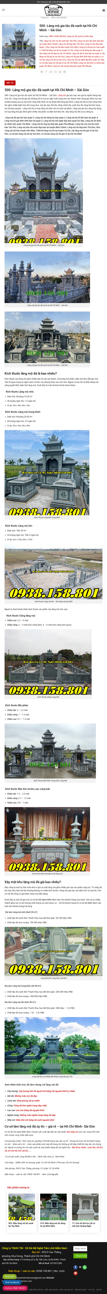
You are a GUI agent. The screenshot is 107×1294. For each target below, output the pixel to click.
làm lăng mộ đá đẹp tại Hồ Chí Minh (55, 53)
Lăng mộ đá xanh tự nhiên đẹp (80, 36)
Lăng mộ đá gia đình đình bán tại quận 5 (83, 56)
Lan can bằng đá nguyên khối (30, 1110)
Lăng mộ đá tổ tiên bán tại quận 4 (86, 53)
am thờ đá (12, 1151)
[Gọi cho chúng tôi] (85, 1267)
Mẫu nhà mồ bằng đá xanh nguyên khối (35, 1120)
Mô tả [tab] (10, 83)
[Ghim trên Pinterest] (60, 72)
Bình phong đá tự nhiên (28, 1100)
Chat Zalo (9, 1276)
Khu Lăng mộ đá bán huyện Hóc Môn (62, 47)
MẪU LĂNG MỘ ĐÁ (58, 18)
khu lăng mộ (72, 1132)
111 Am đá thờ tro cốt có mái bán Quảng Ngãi (83, 1224)
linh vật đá (23, 1151)
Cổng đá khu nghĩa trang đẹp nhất (29, 1105)
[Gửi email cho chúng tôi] (80, 1267)
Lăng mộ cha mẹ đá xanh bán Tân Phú (60, 41)
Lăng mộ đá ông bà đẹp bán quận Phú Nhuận (72, 66)
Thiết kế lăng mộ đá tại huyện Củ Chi (57, 50)
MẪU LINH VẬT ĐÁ (66, 1290)
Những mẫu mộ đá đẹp (25, 1096)
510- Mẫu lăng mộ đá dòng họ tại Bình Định (52, 1224)
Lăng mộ (62, 95)
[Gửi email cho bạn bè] (55, 72)
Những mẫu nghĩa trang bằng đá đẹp (37, 1115)
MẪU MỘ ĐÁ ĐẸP (81, 1290)
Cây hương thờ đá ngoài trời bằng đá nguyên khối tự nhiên (47, 1091)
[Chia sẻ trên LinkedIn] (65, 72)
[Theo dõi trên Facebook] (75, 1267)
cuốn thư (91, 1147)
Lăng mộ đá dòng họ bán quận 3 (88, 50)
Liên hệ (99, 1290)
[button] (3, 10)
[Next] (100, 1215)
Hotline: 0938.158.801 (15, 1288)
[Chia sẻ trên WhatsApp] (42, 72)
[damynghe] (53, 10)
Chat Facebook (12, 1282)
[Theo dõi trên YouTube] (75, 1273)
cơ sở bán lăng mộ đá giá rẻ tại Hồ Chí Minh (58, 63)
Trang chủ (45, 18)
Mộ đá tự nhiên (79, 1147)
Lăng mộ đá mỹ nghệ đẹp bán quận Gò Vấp (85, 60)
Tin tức (91, 1290)
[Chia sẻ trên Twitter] (51, 72)
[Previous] (7, 1215)
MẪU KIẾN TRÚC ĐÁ (36, 1290)
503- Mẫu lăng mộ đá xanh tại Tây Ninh (20, 1224)
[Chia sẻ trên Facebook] (46, 72)
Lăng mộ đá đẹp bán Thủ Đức (71, 44)
